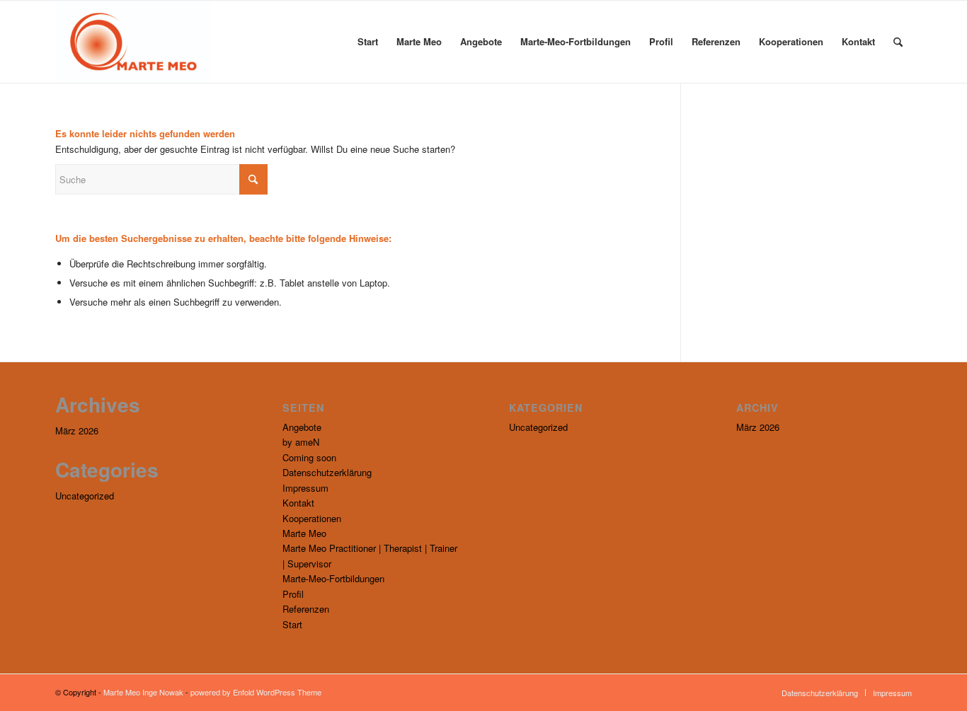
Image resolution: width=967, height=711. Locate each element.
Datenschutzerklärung (327, 472)
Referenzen (305, 608)
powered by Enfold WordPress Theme (255, 692)
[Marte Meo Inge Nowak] (133, 42)
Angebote (301, 427)
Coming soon (309, 457)
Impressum (305, 488)
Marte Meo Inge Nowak (143, 692)
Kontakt (298, 502)
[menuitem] (367, 42)
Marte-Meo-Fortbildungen (333, 578)
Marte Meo (304, 533)
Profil (293, 594)
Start (292, 624)
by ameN (300, 442)
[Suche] (898, 42)
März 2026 (76, 430)
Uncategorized (84, 495)
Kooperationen (311, 518)
